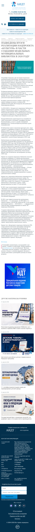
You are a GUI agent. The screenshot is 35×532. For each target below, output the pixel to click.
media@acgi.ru (18, 480)
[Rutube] (23, 505)
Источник (4, 242)
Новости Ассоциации (21, 29)
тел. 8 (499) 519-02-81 (20, 478)
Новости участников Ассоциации (12, 33)
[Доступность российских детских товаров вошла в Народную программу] (17, 344)
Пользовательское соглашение (17, 513)
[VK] (15, 505)
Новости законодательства (17, 31)
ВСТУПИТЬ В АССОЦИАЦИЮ (16, 24)
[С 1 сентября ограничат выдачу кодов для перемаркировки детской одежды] (17, 375)
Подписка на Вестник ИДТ (17, 516)
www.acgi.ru (17, 444)
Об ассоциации (17, 511)
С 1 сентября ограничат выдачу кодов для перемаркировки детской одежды (13, 387)
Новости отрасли (28, 33)
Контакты (17, 518)
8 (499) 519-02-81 (18, 12)
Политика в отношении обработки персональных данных (13, 499)
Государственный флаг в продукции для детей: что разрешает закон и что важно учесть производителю (16, 418)
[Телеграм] (19, 505)
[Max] (11, 505)
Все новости (10, 29)
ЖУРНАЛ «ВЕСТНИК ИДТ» (17, 18)
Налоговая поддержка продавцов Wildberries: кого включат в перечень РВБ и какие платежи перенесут (16, 327)
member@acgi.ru (19, 472)
